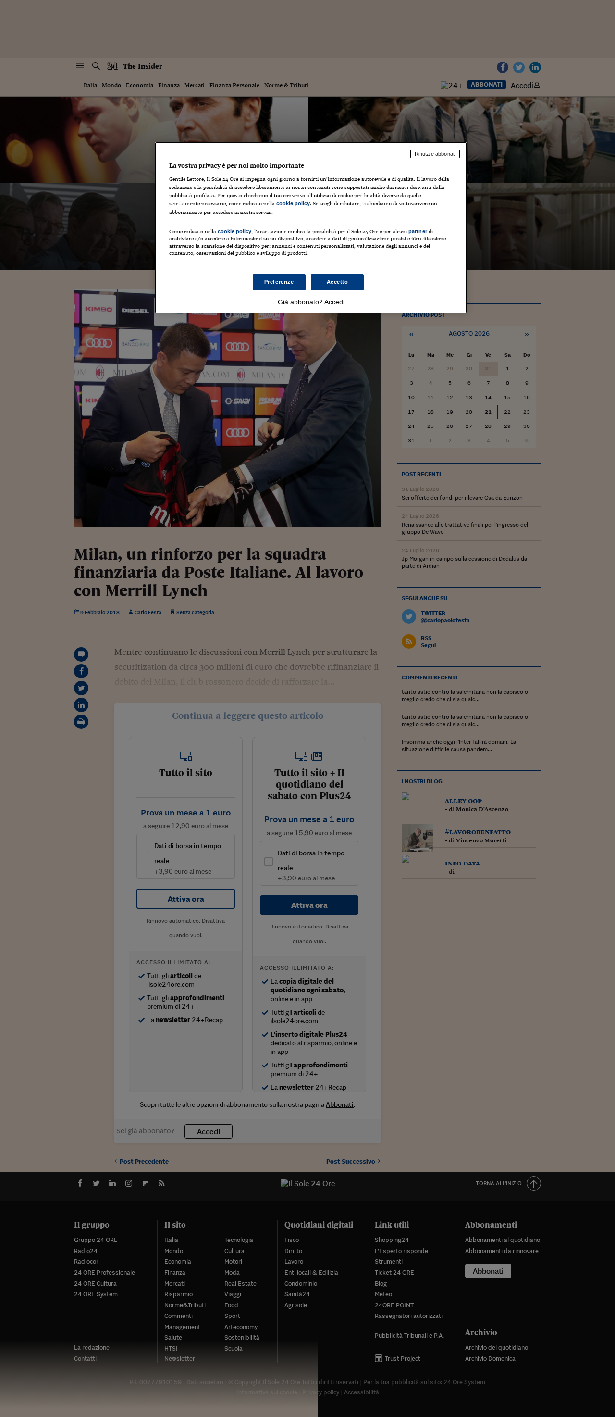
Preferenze (279, 282)
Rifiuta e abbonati (435, 154)
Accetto (337, 282)
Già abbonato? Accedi (311, 302)
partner (417, 231)
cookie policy (293, 203)
